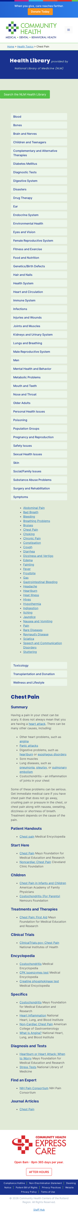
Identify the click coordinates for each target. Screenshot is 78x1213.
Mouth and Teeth (25, 386)
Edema (28, 560)
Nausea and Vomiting (37, 621)
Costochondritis (31, 964)
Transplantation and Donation (34, 674)
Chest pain (27, 836)
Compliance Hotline (14, 1183)
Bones (17, 125)
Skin (16, 463)
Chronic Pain (32, 538)
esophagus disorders (52, 754)
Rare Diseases (32, 630)
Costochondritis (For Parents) (40, 896)
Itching (27, 612)
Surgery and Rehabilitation (31, 488)
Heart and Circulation (28, 292)
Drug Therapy (22, 198)
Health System (23, 283)
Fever (27, 569)
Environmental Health (28, 223)
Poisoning (20, 420)
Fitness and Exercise (27, 249)
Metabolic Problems (27, 377)
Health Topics (25, 46)
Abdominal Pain (34, 508)
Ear (15, 206)
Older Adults (21, 403)
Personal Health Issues (29, 411)
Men (16, 360)
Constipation (32, 543)
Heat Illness (31, 595)
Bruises (28, 525)
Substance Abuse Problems (32, 480)
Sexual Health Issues (27, 454)
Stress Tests (28, 1067)
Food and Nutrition (26, 257)
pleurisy (41, 767)
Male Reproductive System (31, 351)
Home (10, 46)
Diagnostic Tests (25, 172)
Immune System (24, 300)
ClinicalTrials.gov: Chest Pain (39, 942)
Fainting (28, 564)
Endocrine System (25, 215)
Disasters (19, 189)
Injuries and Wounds (27, 317)
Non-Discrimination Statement (45, 1183)
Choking (29, 534)
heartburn (26, 754)
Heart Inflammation (33, 1015)
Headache (30, 586)
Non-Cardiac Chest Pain (36, 1024)
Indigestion (30, 608)
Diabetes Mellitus (25, 163)
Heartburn (30, 591)
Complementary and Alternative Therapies (35, 153)
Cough (27, 547)
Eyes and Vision (24, 232)
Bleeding (29, 516)
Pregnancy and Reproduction (33, 437)
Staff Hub (39, 1209)
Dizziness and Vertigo (38, 556)
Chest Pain (30, 529)
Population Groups (26, 428)
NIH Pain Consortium (34, 1088)
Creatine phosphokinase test (39, 981)
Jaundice (29, 617)
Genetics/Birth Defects (29, 266)
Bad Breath (30, 512)
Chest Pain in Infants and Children (43, 883)
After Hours (39, 1172)
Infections (20, 309)
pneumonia (27, 767)
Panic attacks (29, 745)
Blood (17, 116)
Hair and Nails (22, 275)
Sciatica (28, 638)
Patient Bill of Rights (27, 1187)
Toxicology (20, 665)
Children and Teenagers (29, 142)
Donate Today (40, 11)
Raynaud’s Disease (35, 634)
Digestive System (25, 181)
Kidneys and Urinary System (33, 334)
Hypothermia (32, 604)
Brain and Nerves (25, 133)
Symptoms (20, 497)
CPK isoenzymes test (34, 972)
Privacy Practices (51, 1187)
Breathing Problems (36, 521)
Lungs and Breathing (27, 343)
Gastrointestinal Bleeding (40, 582)
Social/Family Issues (27, 471)
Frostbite (29, 573)
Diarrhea (29, 551)
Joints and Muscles (26, 326)
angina (24, 741)
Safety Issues (22, 445)
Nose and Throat (24, 394)
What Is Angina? (31, 1033)
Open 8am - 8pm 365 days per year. (39, 1162)
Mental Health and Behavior (32, 369)
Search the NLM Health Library (25, 94)
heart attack (37, 724)
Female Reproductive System (33, 240)
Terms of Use (48, 1191)
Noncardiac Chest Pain (35, 862)
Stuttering (30, 652)
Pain (26, 625)
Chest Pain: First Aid (33, 917)
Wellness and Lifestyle (28, 682)
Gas (25, 577)
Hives (27, 599)
